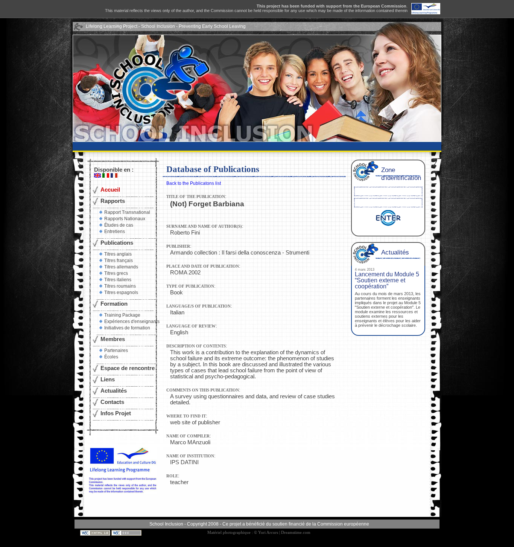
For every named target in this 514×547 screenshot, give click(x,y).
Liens (107, 379)
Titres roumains (120, 286)
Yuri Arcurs (268, 532)
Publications (116, 243)
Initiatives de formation (127, 328)
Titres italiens (117, 279)
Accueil (110, 190)
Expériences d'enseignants (132, 321)
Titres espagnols (121, 292)
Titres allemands (121, 267)
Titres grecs (116, 273)
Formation (114, 304)
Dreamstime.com (295, 532)
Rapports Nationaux (124, 218)
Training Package (122, 315)
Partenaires (116, 350)
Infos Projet (115, 413)
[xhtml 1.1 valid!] (95, 532)
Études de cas (118, 225)
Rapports (112, 201)
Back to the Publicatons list (193, 183)
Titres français (118, 260)
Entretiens (114, 231)
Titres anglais (118, 254)
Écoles (111, 357)
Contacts (112, 402)
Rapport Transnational (127, 212)
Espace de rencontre (127, 368)
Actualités (113, 391)
